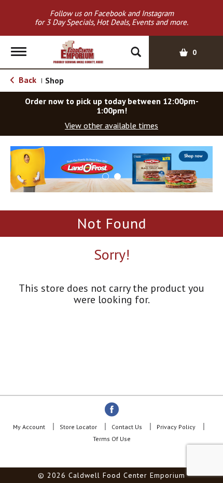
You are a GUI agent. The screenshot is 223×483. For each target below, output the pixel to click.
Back (26, 80)
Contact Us (127, 427)
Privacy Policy (176, 427)
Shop (54, 80)
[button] (111, 168)
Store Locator (78, 427)
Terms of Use (112, 439)
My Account (29, 427)
